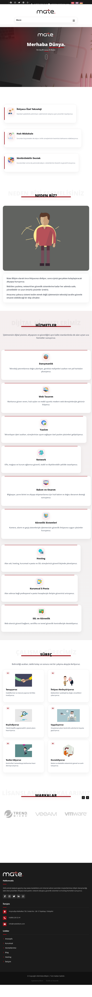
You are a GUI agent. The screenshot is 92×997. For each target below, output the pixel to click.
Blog (7, 952)
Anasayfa (8, 939)
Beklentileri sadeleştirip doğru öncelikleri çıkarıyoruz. (66, 694)
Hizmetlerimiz (10, 948)
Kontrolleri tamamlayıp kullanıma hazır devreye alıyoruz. (21, 764)
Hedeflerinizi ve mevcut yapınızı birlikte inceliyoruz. (20, 694)
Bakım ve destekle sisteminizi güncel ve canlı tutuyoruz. (67, 764)
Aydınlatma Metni (37, 981)
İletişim (8, 961)
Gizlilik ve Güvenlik (52, 981)
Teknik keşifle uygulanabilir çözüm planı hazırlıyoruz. (20, 729)
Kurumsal (9, 943)
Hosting (8, 957)
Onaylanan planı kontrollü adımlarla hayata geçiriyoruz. (67, 729)
